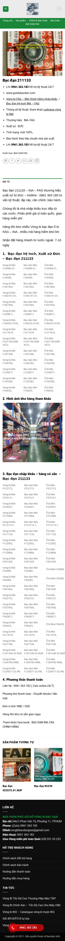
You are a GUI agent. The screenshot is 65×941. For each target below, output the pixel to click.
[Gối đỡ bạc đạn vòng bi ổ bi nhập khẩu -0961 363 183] (32, 9)
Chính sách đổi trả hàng (17, 858)
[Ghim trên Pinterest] (31, 161)
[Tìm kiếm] (59, 9)
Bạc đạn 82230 (43, 786)
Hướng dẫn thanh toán (16, 871)
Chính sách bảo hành (16, 865)
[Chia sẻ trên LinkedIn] (37, 161)
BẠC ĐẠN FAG (32, 24)
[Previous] (3, 773)
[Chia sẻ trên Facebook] (12, 161)
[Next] (62, 773)
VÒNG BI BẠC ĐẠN (38, 20)
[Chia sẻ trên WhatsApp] (6, 161)
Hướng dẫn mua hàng (16, 878)
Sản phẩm (21, 20)
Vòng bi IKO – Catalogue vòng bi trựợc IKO (29, 912)
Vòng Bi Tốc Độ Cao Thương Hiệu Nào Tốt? (29, 898)
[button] (5, 9)
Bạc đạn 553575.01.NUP (12, 788)
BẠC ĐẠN (55, 20)
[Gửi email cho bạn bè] (24, 161)
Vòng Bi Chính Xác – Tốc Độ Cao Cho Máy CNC (32, 905)
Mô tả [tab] (6, 181)
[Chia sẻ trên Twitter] (18, 161)
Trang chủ (7, 20)
